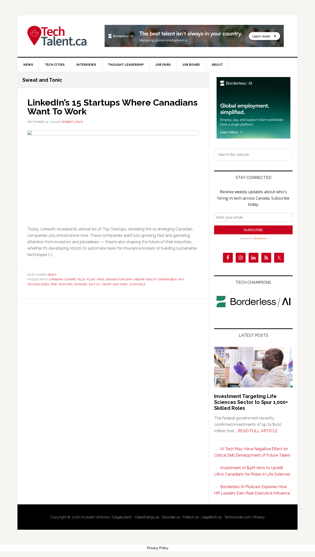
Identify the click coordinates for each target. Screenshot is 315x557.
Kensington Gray (119, 279)
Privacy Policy (157, 548)
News (51, 274)
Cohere (70, 279)
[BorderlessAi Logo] (253, 308)
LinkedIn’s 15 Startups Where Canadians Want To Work (112, 106)
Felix (81, 279)
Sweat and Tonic (115, 284)
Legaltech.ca (211, 517)
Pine (54, 284)
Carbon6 (56, 279)
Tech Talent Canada (59, 36)
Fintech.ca (191, 517)
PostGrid (66, 284)
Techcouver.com (237, 517)
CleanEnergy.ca (146, 517)
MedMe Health (145, 279)
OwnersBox (167, 279)
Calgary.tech (122, 517)
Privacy (259, 517)
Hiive (100, 279)
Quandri (80, 284)
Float (91, 279)
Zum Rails (137, 284)
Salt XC (94, 284)
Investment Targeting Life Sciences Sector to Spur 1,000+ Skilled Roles (251, 402)
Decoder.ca (171, 517)
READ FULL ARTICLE (258, 431)
